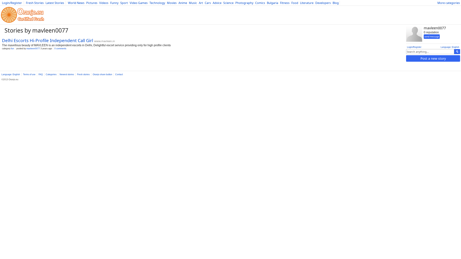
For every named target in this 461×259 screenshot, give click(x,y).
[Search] (457, 51)
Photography (244, 3)
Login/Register (12, 3)
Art (201, 3)
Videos (103, 3)
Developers (323, 3)
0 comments (60, 48)
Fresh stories (83, 74)
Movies (172, 3)
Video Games (139, 3)
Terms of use (29, 74)
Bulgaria (272, 3)
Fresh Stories (35, 3)
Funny (114, 3)
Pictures (91, 3)
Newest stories (67, 74)
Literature (307, 3)
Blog (336, 3)
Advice (217, 3)
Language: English (450, 47)
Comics (260, 3)
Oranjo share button (102, 74)
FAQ (41, 74)
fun (12, 48)
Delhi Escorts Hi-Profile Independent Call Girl (47, 40)
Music (193, 3)
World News (76, 3)
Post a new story (433, 58)
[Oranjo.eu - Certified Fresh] (22, 22)
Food (294, 3)
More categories (448, 3)
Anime (182, 3)
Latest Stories (55, 3)
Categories (51, 74)
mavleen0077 (33, 48)
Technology (157, 3)
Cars (208, 3)
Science (228, 3)
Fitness (285, 3)
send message (431, 36)
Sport (124, 3)
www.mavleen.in (104, 41)
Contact (119, 74)
